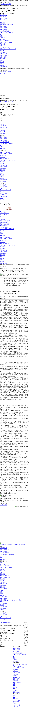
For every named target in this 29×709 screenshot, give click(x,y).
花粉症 (2, 609)
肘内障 (2, 65)
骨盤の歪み (3, 44)
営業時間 (2, 133)
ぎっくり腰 (3, 564)
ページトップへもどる (14, 621)
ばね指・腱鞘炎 (4, 596)
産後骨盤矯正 (3, 29)
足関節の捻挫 (3, 66)
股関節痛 (2, 58)
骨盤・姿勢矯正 (4, 27)
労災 (1, 36)
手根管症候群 (3, 598)
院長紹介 (2, 23)
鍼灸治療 (2, 39)
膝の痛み (2, 52)
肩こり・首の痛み (5, 40)
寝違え (2, 572)
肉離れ (2, 63)
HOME (2, 124)
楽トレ (2, 34)
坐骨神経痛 (3, 57)
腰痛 (1, 562)
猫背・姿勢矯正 (4, 55)
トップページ (3, 15)
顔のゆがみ (3, 181)
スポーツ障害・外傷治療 (7, 32)
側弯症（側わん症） (5, 577)
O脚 (14, 684)
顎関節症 (2, 574)
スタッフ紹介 (16, 700)
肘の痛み (2, 50)
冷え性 (2, 593)
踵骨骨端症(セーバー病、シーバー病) (10, 600)
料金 (14, 697)
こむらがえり (3, 603)
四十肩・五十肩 (4, 47)
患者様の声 (3, 185)
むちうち (2, 45)
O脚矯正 (2, 37)
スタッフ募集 (3, 186)
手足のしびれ (3, 53)
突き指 (2, 62)
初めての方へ (16, 695)
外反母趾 (2, 582)
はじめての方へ (4, 16)
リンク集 (2, 619)
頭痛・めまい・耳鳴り (6, 42)
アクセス (2, 20)
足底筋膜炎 (3, 608)
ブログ (2, 188)
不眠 (1, 60)
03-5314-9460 (7, 101)
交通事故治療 (3, 26)
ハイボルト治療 (4, 31)
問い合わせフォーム (5, 190)
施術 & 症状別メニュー (6, 24)
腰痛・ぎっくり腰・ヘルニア (8, 49)
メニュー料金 (3, 18)
